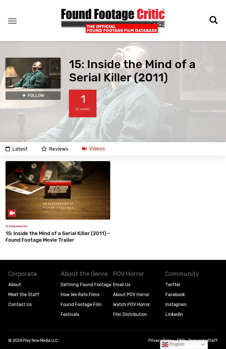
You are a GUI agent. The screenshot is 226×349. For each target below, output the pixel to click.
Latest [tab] (20, 148)
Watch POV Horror (131, 304)
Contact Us (20, 304)
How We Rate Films (80, 294)
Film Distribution (130, 314)
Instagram (176, 304)
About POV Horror (131, 294)
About (14, 284)
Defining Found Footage (86, 284)
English (176, 344)
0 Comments (16, 226)
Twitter (173, 284)
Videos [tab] (97, 148)
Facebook (175, 294)
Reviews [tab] (58, 148)
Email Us (121, 284)
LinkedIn (174, 314)
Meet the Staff (23, 294)
